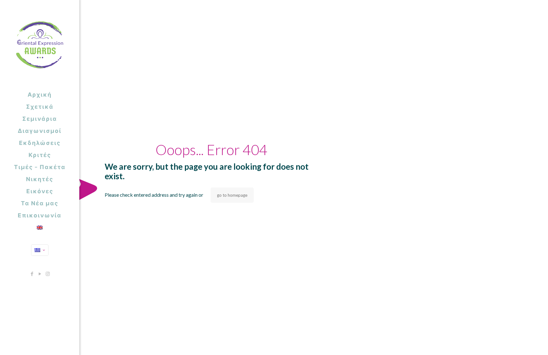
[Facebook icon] (31, 273)
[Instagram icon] (47, 273)
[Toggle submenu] (73, 179)
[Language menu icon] (40, 250)
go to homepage (232, 195)
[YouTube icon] (39, 273)
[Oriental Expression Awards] (39, 44)
